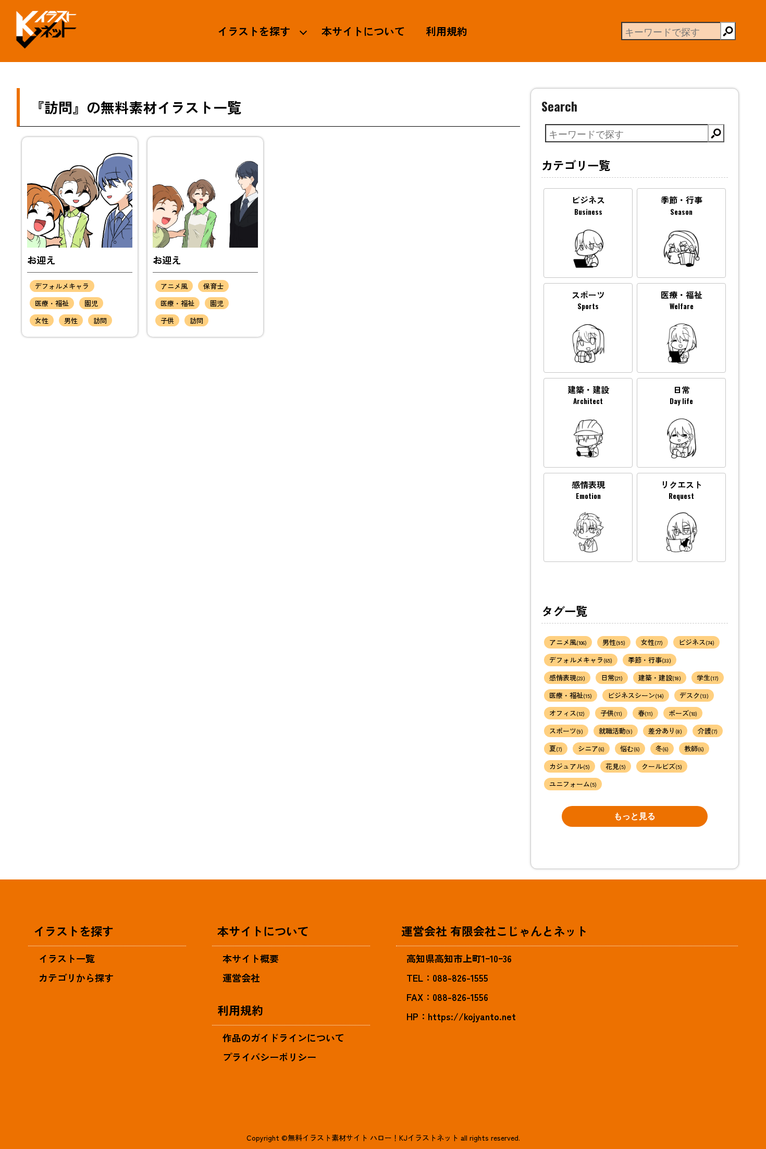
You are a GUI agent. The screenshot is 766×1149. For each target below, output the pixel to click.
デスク (694, 695)
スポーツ (566, 731)
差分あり (665, 731)
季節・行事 (649, 660)
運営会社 (241, 977)
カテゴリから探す (76, 977)
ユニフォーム (573, 784)
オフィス (567, 713)
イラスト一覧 (67, 958)
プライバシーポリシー (269, 1057)
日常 (612, 677)
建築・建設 (659, 677)
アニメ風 (174, 286)
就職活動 (616, 731)
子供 (167, 320)
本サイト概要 (251, 958)
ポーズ (683, 713)
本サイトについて (363, 31)
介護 (708, 731)
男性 (71, 320)
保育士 (213, 286)
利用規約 (446, 31)
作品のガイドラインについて (283, 1037)
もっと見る (635, 816)
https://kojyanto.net (472, 1016)
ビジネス (696, 642)
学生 (708, 677)
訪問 (100, 320)
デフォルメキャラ (62, 286)
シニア (591, 748)
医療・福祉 (52, 303)
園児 (91, 303)
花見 (616, 766)
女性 (41, 320)
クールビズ (661, 766)
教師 (694, 748)
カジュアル (569, 766)
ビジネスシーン (636, 695)
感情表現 (567, 677)
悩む (630, 748)
